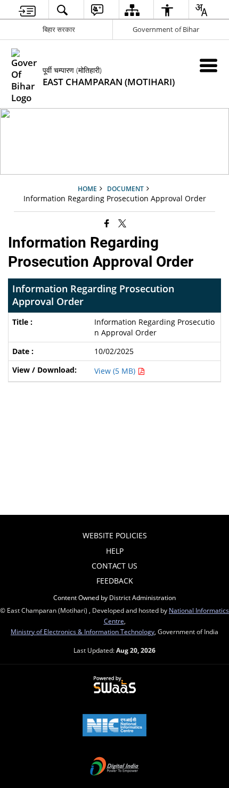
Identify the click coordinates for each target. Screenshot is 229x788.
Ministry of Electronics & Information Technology (82, 631)
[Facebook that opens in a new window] (106, 222)
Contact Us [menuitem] (114, 566)
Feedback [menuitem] (114, 581)
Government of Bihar (166, 29)
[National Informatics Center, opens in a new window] (114, 726)
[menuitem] (27, 10)
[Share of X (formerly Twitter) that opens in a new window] (122, 222)
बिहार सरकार (59, 29)
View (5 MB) (115, 371)
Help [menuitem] (115, 551)
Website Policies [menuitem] (115, 535)
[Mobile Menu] (208, 65)
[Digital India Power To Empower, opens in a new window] (114, 767)
